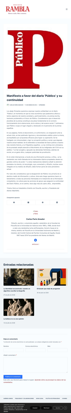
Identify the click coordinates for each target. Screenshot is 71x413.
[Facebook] (14, 202)
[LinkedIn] (57, 202)
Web (48, 346)
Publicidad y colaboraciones (24, 398)
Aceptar (35, 408)
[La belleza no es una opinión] (19, 307)
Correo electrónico (31, 346)
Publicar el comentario (13, 377)
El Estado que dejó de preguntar (48, 289)
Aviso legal (39, 398)
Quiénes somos (8, 398)
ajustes (6, 411)
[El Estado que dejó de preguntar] (52, 277)
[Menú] (66, 9)
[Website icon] (35, 240)
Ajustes (58, 408)
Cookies (64, 398)
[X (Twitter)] (28, 202)
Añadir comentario (10, 355)
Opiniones (42, 105)
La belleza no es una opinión (14, 319)
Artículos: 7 (35, 244)
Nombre (6, 346)
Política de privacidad (53, 398)
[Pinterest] (43, 202)
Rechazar (46, 408)
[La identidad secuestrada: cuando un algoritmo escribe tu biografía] (19, 277)
